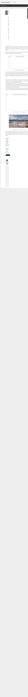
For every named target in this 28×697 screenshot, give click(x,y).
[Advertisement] (16, 32)
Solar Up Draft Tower (8, 26)
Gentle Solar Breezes (7, 151)
